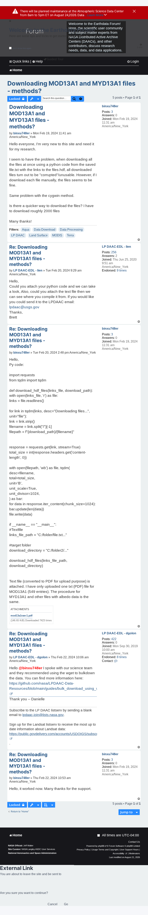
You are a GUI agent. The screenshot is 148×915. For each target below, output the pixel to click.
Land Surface (38, 235)
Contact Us (134, 842)
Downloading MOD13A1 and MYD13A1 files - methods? (71, 87)
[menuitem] (133, 61)
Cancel (52, 904)
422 (113, 639)
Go (66, 904)
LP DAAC (18, 235)
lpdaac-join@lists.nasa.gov (43, 715)
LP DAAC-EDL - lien (116, 246)
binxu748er (110, 106)
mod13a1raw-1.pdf (21, 615)
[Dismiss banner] (134, 11)
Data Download (44, 229)
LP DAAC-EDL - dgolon (119, 633)
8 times (122, 657)
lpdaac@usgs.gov (24, 307)
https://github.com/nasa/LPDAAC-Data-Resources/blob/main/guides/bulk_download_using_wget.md (59, 686)
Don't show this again (21, 48)
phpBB (101, 846)
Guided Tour (55, 59)
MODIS (57, 235)
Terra (70, 235)
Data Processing (71, 229)
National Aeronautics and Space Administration (32, 853)
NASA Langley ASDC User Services (38, 849)
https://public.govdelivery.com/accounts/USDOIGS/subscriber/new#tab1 (64, 734)
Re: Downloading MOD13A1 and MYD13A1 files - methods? (28, 255)
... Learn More (94, 15)
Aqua (25, 229)
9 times (122, 270)
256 (113, 252)
